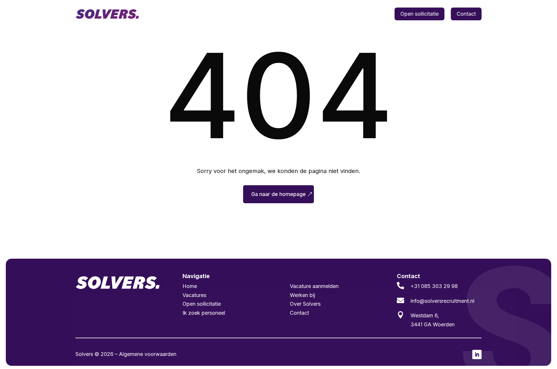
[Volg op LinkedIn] (477, 354)
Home (230, 14)
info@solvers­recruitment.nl (442, 301)
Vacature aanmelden (314, 286)
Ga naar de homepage (278, 194)
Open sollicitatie (419, 14)
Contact (466, 14)
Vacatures (256, 14)
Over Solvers (305, 304)
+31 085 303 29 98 (434, 286)
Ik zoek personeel (295, 14)
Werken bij (375, 14)
